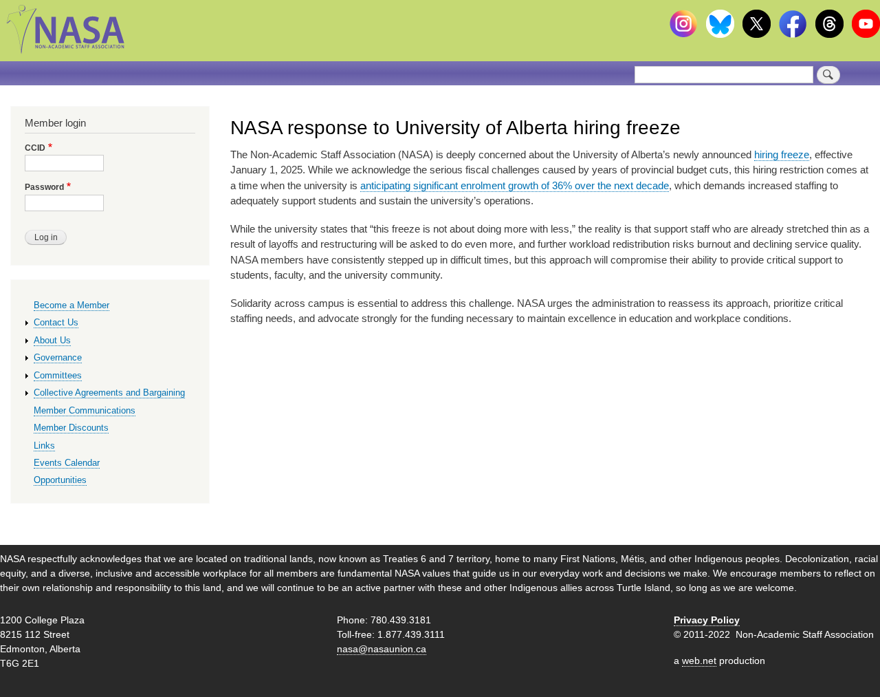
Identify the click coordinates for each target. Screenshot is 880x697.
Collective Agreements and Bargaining (109, 392)
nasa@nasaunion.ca (381, 648)
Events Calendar (67, 463)
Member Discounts (71, 427)
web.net (699, 660)
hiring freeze (781, 154)
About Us (52, 340)
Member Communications (84, 410)
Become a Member (71, 305)
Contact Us (56, 322)
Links (44, 445)
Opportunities (60, 480)
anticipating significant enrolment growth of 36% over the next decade (514, 185)
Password (44, 187)
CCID (35, 148)
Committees (58, 375)
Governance (58, 357)
